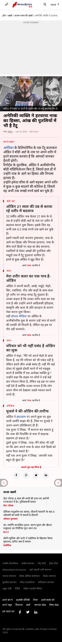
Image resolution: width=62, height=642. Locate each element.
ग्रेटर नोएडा (8, 505)
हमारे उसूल (7, 604)
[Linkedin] (46, 475)
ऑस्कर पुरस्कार (10, 518)
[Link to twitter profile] (28, 612)
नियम (35, 599)
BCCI (6, 532)
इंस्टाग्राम (21, 417)
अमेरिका (8, 147)
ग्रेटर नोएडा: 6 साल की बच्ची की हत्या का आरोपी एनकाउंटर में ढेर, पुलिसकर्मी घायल (26, 500)
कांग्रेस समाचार (27, 563)
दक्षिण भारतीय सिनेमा (32, 588)
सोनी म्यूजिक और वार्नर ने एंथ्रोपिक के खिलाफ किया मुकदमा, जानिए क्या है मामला (27, 540)
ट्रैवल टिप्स (53, 563)
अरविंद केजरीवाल (10, 563)
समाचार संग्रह (40, 604)
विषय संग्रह (54, 604)
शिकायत (19, 604)
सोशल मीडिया (19, 316)
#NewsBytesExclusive (14, 569)
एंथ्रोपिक (7, 545)
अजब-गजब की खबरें (23, 15)
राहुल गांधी (7, 588)
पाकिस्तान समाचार (46, 582)
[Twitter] (36, 475)
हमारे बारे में (7, 599)
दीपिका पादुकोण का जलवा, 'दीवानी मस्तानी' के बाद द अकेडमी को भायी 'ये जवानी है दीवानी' (29, 513)
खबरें (10, 15)
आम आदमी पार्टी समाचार (40, 569)
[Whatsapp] (26, 475)
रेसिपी (17, 588)
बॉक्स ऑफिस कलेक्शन (29, 575)
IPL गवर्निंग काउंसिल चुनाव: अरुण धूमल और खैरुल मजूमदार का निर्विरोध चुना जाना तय (27, 527)
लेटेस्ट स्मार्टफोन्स (27, 582)
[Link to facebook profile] (20, 612)
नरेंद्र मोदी (42, 563)
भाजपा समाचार (9, 575)
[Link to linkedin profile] (36, 612)
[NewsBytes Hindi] (22, 5)
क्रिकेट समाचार (49, 575)
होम (4, 15)
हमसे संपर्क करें (47, 599)
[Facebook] (16, 475)
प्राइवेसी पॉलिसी (23, 599)
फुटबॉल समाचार (9, 582)
